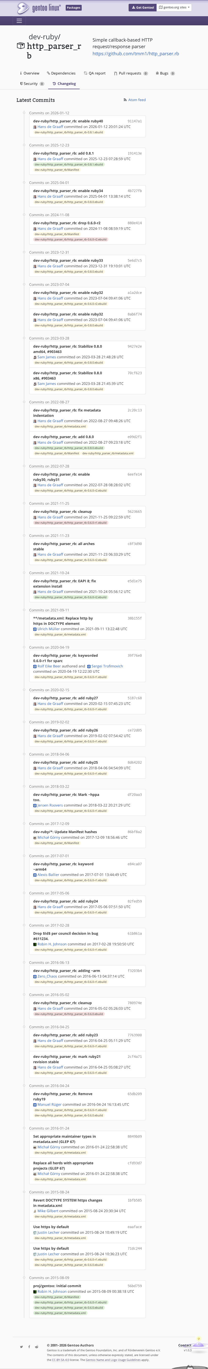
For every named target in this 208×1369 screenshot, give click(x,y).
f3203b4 (135, 971)
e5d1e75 (135, 581)
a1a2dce (135, 293)
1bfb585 (135, 1200)
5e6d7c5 (135, 260)
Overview (31, 73)
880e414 (135, 223)
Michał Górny (49, 837)
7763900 (135, 1035)
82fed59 (135, 901)
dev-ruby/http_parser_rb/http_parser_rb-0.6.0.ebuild (69, 1014)
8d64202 (135, 762)
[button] (143, 7)
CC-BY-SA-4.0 (60, 1360)
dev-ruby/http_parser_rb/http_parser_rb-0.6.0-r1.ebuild (71, 522)
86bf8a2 (135, 832)
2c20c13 (135, 410)
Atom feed (136, 99)
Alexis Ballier (48, 874)
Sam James (47, 356)
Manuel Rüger (50, 1104)
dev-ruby (43, 36)
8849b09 (135, 1136)
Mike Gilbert (48, 1210)
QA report (97, 73)
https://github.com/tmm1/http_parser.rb (136, 53)
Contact (185, 1345)
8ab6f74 (135, 314)
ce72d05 (135, 730)
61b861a (135, 933)
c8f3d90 (135, 544)
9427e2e (135, 346)
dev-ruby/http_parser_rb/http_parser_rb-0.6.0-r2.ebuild (71, 239)
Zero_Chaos (47, 976)
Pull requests (132, 73)
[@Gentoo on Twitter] (20, 1347)
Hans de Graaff (50, 126)
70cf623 (135, 373)
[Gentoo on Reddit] (35, 1347)
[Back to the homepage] (39, 8)
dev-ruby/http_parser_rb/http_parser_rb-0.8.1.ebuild (69, 132)
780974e (135, 1003)
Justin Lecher (49, 1232)
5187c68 (135, 698)
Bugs (166, 73)
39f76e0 (135, 655)
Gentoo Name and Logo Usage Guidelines (113, 1360)
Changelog (66, 83)
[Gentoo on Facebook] (28, 1347)
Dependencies (63, 73)
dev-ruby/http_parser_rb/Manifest (57, 170)
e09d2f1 (135, 437)
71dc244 (135, 1248)
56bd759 (135, 1286)
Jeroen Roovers (50, 805)
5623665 (135, 512)
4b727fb (135, 191)
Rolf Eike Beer (49, 666)
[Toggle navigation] (19, 20)
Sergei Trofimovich (107, 666)
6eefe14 (135, 474)
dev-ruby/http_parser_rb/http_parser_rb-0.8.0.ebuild (69, 202)
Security (33, 83)
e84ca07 (135, 864)
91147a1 (135, 121)
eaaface (135, 1227)
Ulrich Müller (49, 628)
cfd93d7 (135, 1163)
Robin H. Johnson (52, 944)
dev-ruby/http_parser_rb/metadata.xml (60, 426)
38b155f (135, 618)
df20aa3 (135, 795)
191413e (135, 153)
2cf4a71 (135, 1057)
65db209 (135, 1094)
